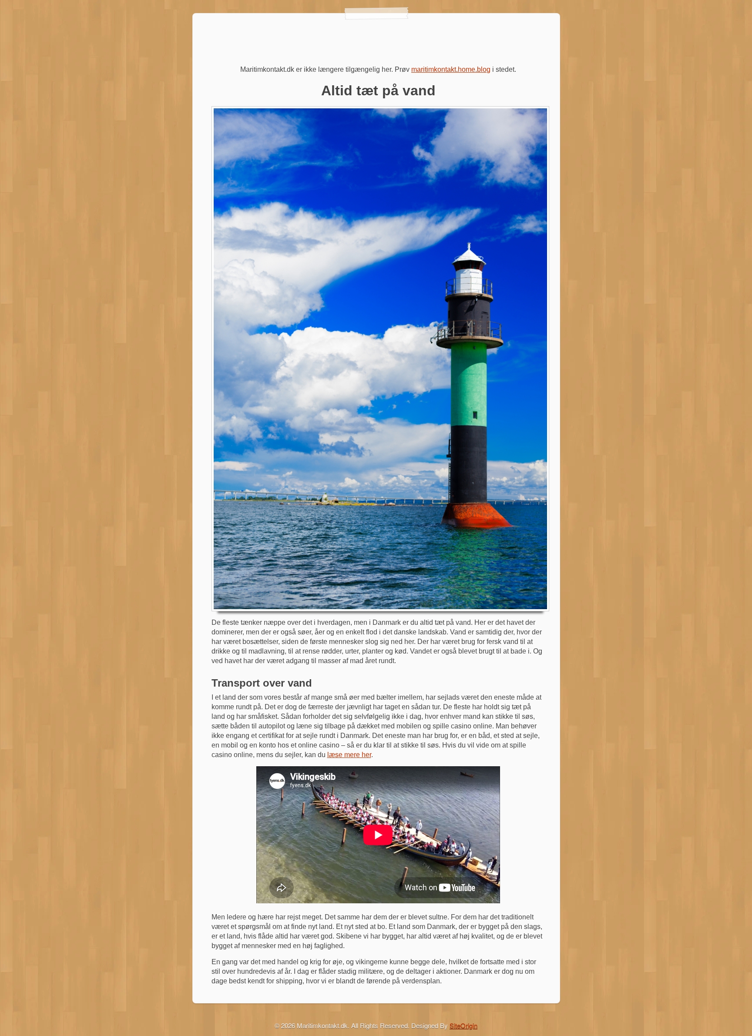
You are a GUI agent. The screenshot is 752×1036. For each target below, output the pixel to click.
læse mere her (349, 754)
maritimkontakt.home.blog (450, 69)
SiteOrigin (463, 1025)
